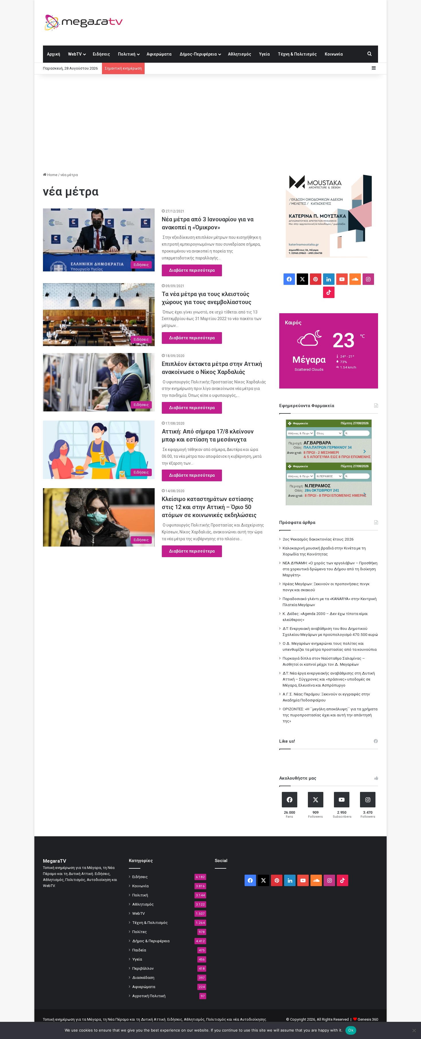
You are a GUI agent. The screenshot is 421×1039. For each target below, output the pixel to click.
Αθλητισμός (239, 54)
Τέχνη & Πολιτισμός (297, 54)
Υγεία (264, 54)
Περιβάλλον (143, 968)
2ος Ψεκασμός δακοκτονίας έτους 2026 (318, 539)
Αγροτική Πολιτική (149, 995)
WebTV (75, 54)
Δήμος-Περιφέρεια (198, 54)
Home (51, 175)
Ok (350, 1030)
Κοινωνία (334, 54)
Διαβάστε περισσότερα (192, 270)
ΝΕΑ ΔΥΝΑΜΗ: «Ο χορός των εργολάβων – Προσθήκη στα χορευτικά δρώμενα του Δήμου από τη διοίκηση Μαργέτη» (330, 569)
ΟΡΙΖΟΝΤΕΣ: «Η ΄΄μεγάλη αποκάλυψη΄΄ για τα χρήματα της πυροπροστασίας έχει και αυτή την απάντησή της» (330, 715)
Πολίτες (139, 931)
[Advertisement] (210, 123)
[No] (414, 1030)
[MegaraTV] (86, 22)
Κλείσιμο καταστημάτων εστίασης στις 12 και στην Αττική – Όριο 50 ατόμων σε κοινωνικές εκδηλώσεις (209, 507)
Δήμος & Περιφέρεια (151, 941)
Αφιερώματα (159, 54)
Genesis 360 (368, 1019)
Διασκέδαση (143, 977)
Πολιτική (126, 54)
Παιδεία (139, 950)
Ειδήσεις (101, 54)
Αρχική (53, 54)
